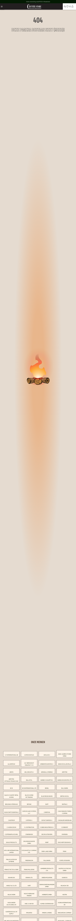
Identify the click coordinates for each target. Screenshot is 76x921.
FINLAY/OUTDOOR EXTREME (11, 860)
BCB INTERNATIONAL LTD (29, 788)
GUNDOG (64, 877)
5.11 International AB (11, 755)
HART (29, 885)
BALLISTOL (29, 780)
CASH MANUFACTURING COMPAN (64, 812)
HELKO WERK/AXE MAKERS (29, 894)
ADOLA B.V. (47, 755)
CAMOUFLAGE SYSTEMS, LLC (29, 812)
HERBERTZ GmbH (47, 894)
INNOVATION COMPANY (64, 912)
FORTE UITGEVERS (64, 860)
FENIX (64, 851)
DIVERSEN (65, 834)
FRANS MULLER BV (29, 869)
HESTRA (64, 894)
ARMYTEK (64, 772)
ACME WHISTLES (29, 755)
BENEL (47, 788)
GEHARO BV (11, 877)
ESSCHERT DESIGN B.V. (64, 842)
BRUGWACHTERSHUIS (11, 804)
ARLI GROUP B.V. (29, 772)
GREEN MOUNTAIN (47, 877)
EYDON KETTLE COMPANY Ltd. (29, 851)
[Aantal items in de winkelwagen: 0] (72, 6)
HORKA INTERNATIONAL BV (64, 903)
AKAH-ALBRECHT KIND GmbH (64, 755)
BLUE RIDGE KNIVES (47, 796)
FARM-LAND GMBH (47, 851)
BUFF (46, 804)
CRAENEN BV (29, 834)
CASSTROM (11, 820)
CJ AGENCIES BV (11, 827)
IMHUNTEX (29, 912)
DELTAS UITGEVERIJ (46, 834)
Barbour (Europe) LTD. (65, 780)
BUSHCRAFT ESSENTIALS (11, 812)
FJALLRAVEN (46, 860)
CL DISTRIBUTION (29, 827)
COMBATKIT (64, 827)
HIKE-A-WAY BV (29, 903)
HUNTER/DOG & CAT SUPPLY (11, 912)
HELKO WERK (11, 894)
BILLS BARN (64, 788)
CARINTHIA (47, 812)
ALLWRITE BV (11, 764)
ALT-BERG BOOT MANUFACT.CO (29, 764)
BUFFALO (64, 804)
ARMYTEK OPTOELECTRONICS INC (11, 780)
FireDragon (29, 860)
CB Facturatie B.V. (46, 820)
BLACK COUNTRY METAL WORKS (11, 796)
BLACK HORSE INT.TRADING (29, 796)
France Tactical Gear (11, 869)
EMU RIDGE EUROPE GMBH (29, 842)
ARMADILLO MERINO (47, 772)
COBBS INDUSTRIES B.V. (47, 827)
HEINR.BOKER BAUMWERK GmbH (46, 885)
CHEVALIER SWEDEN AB (64, 820)
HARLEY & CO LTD (11, 885)
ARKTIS (11, 772)
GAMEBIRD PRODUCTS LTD (46, 869)
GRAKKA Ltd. (29, 877)
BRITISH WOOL (64, 796)
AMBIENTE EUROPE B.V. (47, 764)
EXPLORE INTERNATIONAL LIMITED (11, 851)
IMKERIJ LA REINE (47, 912)
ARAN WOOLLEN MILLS (64, 764)
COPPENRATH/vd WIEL (11, 834)
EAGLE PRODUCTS (11, 842)
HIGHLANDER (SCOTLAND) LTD (11, 903)
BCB (11, 788)
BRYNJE (29, 804)
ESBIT (46, 842)
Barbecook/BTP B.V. (47, 780)
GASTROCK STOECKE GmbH (64, 869)
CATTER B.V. (29, 820)
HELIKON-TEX (65, 885)
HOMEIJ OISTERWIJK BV (47, 903)
